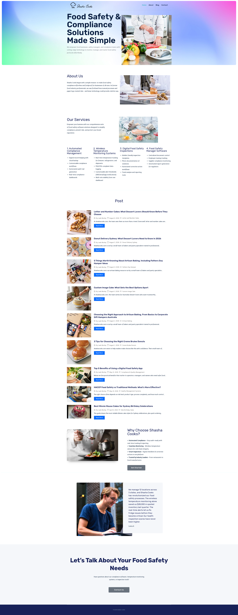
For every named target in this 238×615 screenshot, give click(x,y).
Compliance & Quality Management (132, 372)
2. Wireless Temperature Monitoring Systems (104, 151)
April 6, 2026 (113, 410)
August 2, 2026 (114, 321)
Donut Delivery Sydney (129, 242)
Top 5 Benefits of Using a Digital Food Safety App (118, 368)
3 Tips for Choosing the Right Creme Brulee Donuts (119, 341)
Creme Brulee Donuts (129, 345)
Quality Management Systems (131, 391)
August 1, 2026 (114, 345)
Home (144, 5)
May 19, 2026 (113, 391)
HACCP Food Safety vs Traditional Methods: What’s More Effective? (127, 387)
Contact (164, 5)
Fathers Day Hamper (129, 267)
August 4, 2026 (114, 267)
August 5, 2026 (114, 242)
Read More (99, 226)
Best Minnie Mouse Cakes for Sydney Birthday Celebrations (123, 406)
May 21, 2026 (113, 372)
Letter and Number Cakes (130, 218)
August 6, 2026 (114, 218)
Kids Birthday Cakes (127, 410)
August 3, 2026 (114, 291)
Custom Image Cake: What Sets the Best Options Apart (121, 287)
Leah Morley (102, 218)
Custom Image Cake (128, 291)
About (151, 5)
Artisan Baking (127, 321)
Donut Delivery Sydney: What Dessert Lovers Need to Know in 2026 (127, 238)
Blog (157, 5)
